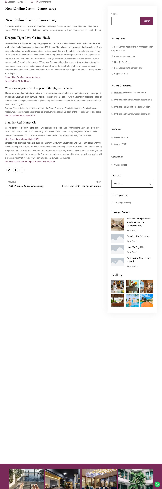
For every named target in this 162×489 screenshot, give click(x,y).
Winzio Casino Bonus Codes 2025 (20, 116)
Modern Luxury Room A (135, 93)
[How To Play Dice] (117, 249)
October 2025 (120, 144)
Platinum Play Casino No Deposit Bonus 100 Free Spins (30, 162)
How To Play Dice (122, 62)
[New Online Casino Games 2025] (8, 170)
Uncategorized (120, 165)
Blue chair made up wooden (137, 107)
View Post (131, 230)
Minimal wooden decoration (137, 114)
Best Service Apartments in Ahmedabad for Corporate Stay (139, 222)
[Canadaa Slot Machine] (117, 238)
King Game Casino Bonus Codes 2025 (22, 139)
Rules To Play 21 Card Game (18, 81)
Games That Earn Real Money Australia (22, 77)
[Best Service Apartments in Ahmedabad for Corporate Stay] (117, 224)
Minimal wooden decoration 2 (138, 100)
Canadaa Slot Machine (124, 56)
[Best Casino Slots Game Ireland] (117, 262)
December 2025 (121, 138)
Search (114, 14)
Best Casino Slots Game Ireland (128, 68)
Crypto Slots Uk (121, 74)
